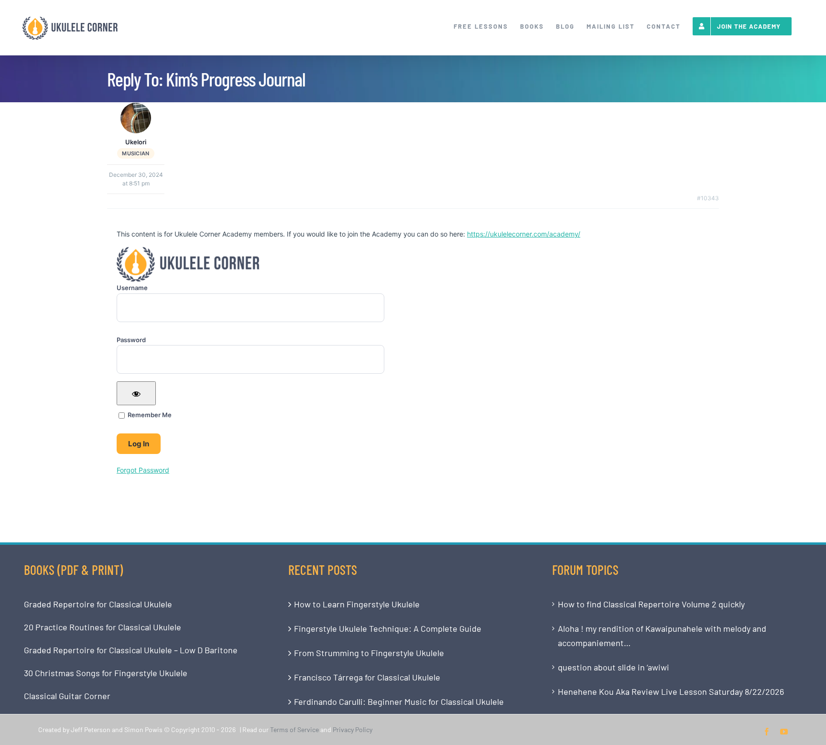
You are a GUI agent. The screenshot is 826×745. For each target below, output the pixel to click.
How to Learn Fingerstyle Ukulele (357, 604)
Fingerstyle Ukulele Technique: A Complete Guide (387, 628)
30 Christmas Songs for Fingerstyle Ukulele (105, 673)
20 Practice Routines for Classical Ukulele (102, 627)
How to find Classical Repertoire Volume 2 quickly (651, 604)
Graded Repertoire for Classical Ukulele (98, 604)
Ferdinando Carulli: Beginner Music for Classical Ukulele (399, 701)
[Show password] (136, 393)
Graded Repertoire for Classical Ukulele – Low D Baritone (131, 650)
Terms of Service (294, 729)
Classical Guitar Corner (67, 696)
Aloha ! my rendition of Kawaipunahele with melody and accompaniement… (662, 635)
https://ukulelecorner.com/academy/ (523, 234)
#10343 (708, 198)
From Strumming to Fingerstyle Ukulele (369, 653)
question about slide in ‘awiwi (613, 667)
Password (131, 340)
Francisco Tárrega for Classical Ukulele (367, 677)
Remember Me (149, 415)
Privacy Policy (352, 729)
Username (132, 288)
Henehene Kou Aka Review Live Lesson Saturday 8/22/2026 (671, 691)
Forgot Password (143, 470)
